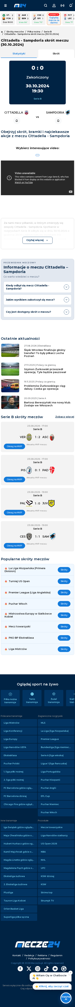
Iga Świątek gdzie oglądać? (19, 827)
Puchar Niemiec (50, 804)
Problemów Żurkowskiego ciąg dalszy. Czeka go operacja (44, 387)
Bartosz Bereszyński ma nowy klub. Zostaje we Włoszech (47, 404)
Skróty (64, 569)
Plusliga (8, 892)
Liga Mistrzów (11, 722)
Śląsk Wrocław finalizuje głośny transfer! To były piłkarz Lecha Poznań (44, 353)
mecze (20, 5)
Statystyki (19, 53)
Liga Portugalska (50, 771)
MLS (43, 722)
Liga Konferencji (13, 731)
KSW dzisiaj (47, 876)
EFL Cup (45, 796)
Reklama (42, 955)
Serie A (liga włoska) (52, 755)
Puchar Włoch (49, 812)
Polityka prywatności (39, 958)
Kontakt (17, 955)
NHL (43, 860)
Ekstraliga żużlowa (14, 876)
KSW (43, 884)
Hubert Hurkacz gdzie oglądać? (20, 843)
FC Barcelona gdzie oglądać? (20, 788)
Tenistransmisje (32, 700)
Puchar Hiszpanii (50, 780)
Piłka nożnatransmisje (10, 701)
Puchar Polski (12, 763)
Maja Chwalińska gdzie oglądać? (20, 835)
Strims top (46, 892)
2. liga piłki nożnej (14, 780)
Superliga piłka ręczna (16, 917)
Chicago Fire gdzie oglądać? (20, 804)
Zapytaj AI (66, 997)
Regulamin (56, 955)
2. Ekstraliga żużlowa (15, 884)
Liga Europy (10, 739)
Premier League (50, 739)
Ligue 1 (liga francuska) (54, 763)
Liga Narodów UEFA (15, 747)
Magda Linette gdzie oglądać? (20, 860)
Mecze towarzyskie (51, 827)
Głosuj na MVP (14, 446)
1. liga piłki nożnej (13, 771)
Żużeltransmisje (54, 700)
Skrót (56, 53)
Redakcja (29, 955)
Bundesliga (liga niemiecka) (57, 747)
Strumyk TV (47, 900)
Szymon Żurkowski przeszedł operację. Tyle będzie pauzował (45, 371)
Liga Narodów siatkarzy (54, 835)
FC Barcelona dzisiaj (15, 796)
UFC (43, 868)
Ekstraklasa (10, 755)
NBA (43, 851)
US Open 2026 (49, 843)
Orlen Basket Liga (14, 908)
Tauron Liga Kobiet (15, 900)
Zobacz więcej (64, 416)
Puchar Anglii (48, 788)
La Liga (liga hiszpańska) (55, 731)
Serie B (38, 98)
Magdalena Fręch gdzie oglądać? (20, 868)
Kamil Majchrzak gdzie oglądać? (20, 851)
